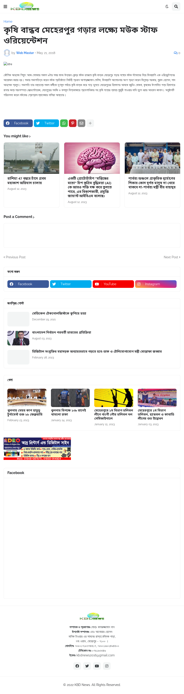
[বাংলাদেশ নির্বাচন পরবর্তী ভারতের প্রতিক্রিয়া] (18, 338)
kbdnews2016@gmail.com (96, 655)
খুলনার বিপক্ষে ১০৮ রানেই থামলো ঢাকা (68, 413)
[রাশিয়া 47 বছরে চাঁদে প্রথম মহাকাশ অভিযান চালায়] (31, 158)
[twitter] (87, 666)
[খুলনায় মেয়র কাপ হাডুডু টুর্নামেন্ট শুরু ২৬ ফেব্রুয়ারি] (26, 398)
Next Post (171, 257)
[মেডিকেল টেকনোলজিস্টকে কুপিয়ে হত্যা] (18, 319)
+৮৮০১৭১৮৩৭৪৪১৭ (85, 646)
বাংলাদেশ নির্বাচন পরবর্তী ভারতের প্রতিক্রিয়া (61, 333)
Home (8, 21)
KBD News (82, 685)
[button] (5, 6)
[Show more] (90, 123)
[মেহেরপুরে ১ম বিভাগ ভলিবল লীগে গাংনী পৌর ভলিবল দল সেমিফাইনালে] (113, 398)
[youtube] (97, 666)
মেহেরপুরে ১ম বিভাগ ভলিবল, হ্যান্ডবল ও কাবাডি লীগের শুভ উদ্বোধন (156, 415)
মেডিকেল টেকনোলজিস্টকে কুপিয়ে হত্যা (59, 314)
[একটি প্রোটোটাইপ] (92, 158)
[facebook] (77, 666)
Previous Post (16, 257)
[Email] (81, 123)
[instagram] (107, 666)
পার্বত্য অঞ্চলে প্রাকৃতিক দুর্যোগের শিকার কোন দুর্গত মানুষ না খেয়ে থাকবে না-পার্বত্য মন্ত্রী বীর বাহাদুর (151, 183)
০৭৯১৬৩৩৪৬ (99, 650)
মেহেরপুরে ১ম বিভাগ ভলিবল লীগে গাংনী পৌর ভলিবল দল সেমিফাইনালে (113, 415)
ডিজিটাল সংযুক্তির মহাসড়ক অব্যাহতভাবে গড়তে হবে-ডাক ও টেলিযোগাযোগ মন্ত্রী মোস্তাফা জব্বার (97, 352)
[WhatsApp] (64, 123)
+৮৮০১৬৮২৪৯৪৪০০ (108, 646)
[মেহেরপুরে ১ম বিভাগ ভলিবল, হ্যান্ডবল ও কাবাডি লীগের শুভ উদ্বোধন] (157, 398)
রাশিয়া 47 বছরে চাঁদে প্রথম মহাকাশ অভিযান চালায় (26, 181)
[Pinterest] (73, 123)
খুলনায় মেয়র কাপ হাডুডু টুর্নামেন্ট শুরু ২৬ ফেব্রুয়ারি (24, 413)
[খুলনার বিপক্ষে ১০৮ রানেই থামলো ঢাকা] (70, 398)
